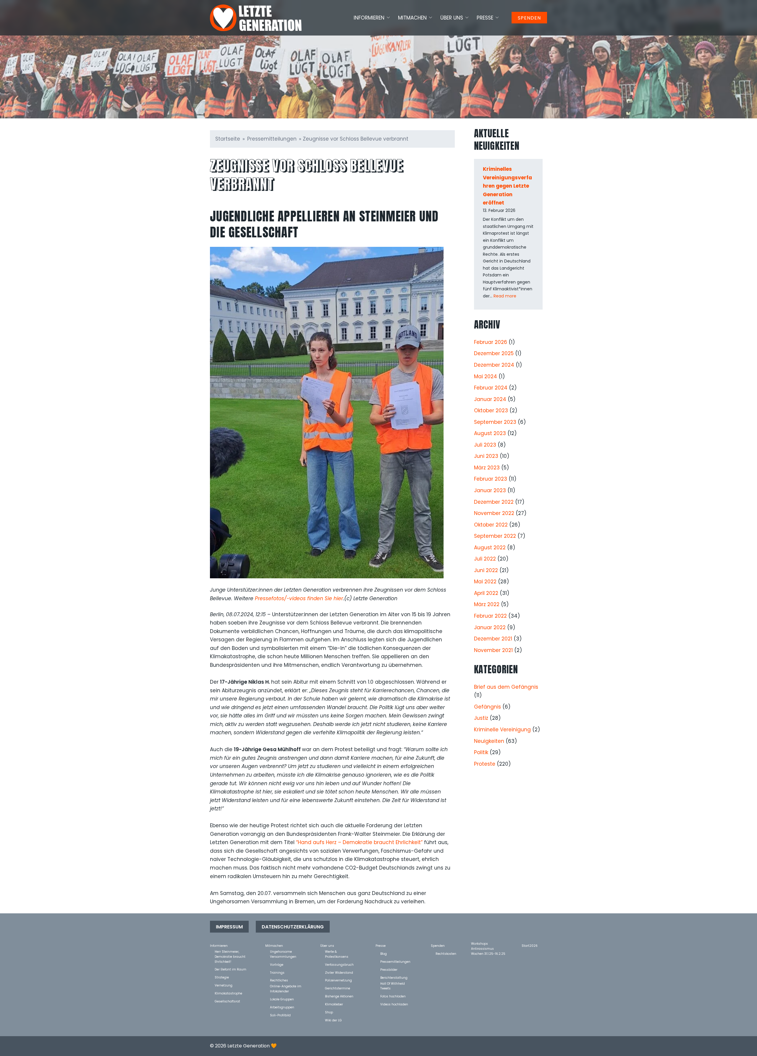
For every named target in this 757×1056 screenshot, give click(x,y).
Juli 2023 (485, 444)
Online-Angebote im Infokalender (285, 986)
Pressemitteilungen (272, 138)
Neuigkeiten (489, 741)
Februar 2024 (490, 387)
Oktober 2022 (491, 524)
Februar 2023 (490, 478)
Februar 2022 (490, 615)
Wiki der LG (333, 1020)
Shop (329, 1012)
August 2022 (490, 547)
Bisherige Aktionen (339, 996)
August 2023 (490, 433)
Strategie (222, 977)
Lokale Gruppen (282, 999)
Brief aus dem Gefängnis (506, 686)
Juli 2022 (485, 558)
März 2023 (487, 467)
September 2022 (495, 536)
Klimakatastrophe (228, 993)
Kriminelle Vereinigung (502, 729)
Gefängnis (487, 706)
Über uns (451, 17)
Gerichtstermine (337, 988)
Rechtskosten (446, 953)
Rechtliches (279, 980)
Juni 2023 (486, 456)
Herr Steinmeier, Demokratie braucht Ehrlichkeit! (230, 951)
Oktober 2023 (491, 410)
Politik (481, 752)
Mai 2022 (485, 581)
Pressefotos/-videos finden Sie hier (299, 598)
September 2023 (495, 422)
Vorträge (276, 964)
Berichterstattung (393, 977)
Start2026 (530, 945)
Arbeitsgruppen (282, 1007)
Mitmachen (412, 17)
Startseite (227, 138)
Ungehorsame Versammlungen (283, 951)
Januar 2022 (490, 627)
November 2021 (493, 650)
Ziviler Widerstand (339, 972)
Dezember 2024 (494, 364)
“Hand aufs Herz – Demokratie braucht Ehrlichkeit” (359, 842)
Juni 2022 (486, 570)
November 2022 (494, 513)
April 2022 (486, 593)
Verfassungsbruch (339, 964)
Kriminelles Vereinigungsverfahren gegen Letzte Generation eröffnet (507, 185)
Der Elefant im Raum (230, 969)
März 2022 (486, 604)
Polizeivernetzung (338, 980)
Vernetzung (223, 985)
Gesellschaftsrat (227, 1001)
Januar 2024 (490, 399)
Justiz (481, 718)
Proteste (484, 763)
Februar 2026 (490, 342)
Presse (485, 17)
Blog (383, 953)
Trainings (277, 972)
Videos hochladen (394, 1004)
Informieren (369, 17)
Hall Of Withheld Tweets (392, 983)
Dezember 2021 (493, 638)
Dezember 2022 (494, 502)
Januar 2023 (490, 490)
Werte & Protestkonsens (336, 951)
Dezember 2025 (494, 353)
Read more (505, 296)
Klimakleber (334, 1004)
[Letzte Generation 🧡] (256, 17)
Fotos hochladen (393, 996)
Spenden (529, 18)
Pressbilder (388, 969)
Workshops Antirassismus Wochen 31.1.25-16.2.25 (488, 943)
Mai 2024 (485, 376)
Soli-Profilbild (280, 1015)
